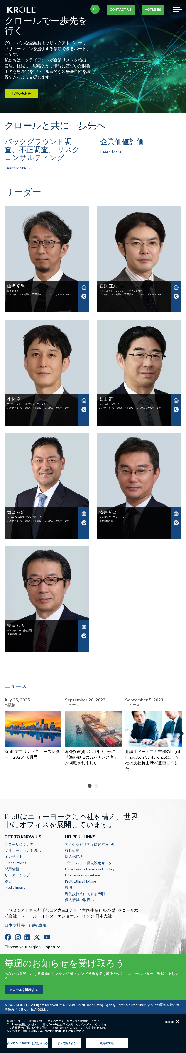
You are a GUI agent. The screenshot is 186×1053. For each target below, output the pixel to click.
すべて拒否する (66, 1043)
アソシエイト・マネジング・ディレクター (120, 291)
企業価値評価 (106, 521)
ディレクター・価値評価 (19, 630)
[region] (93, 1033)
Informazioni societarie (82, 875)
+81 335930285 (176, 296)
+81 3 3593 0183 (176, 522)
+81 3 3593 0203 (83, 635)
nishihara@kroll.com (176, 287)
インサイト (14, 857)
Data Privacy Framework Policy (90, 869)
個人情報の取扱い (79, 900)
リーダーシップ (17, 875)
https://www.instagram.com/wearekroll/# (18, 937)
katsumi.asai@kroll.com (176, 513)
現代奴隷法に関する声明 (85, 894)
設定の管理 (107, 1043)
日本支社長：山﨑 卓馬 (25, 925)
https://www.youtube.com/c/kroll (47, 937)
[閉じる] (177, 1021)
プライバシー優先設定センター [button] (90, 863)
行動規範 (72, 851)
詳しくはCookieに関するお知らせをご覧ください (53, 1031)
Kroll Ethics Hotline (80, 881)
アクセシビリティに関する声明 (90, 844)
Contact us (121, 9)
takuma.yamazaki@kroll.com (83, 287)
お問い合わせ (21, 93)
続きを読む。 (40, 1009)
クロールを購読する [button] (23, 990)
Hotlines (153, 9)
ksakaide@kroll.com (83, 513)
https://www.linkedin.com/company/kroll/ (27, 937)
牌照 (68, 888)
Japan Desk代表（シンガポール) (24, 517)
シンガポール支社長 (109, 404)
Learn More (15, 168)
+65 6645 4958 (83, 522)
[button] (95, 9)
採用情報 (12, 869)
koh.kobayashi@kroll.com (83, 400)
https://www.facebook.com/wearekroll (8, 937)
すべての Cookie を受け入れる (27, 1043)
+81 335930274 (83, 409)
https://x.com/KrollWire (37, 937)
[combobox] (53, 947)
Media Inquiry (15, 888)
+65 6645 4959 (176, 409)
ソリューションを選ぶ (23, 851)
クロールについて (19, 844)
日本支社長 (13, 291)
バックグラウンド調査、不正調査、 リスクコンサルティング (38, 294)
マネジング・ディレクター (113, 517)
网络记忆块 (74, 857)
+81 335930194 (83, 296)
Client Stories (16, 863)
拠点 (8, 881)
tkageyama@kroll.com (176, 400)
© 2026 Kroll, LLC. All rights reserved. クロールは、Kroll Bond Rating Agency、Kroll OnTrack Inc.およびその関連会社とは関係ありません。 (92, 1007)
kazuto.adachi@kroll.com (83, 627)
